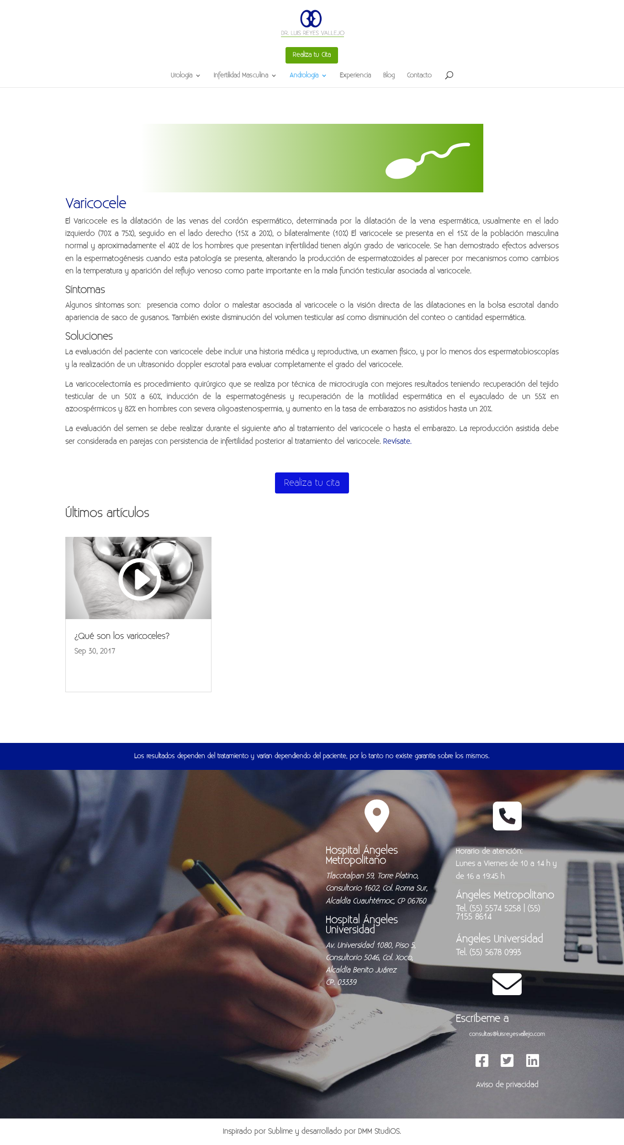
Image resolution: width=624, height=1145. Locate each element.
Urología (181, 76)
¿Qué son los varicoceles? (121, 636)
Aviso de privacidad (507, 1084)
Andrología (304, 76)
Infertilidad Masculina (241, 76)
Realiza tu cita (312, 482)
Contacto (419, 76)
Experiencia (355, 76)
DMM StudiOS (379, 1131)
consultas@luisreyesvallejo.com (507, 1034)
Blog (389, 76)
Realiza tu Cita (312, 55)
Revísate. (397, 441)
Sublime (280, 1131)
